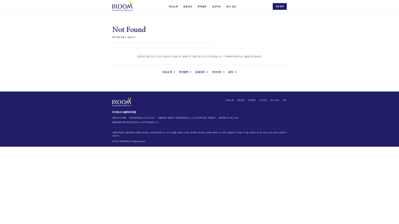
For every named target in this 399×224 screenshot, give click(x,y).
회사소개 (173, 6)
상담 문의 (280, 6)
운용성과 (187, 6)
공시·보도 (231, 6)
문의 (230, 72)
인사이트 (216, 6)
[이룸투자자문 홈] (122, 6)
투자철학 (202, 6)
